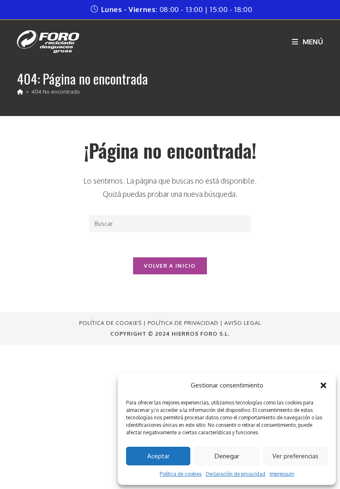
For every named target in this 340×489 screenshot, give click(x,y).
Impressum (282, 474)
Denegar (227, 456)
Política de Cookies (110, 323)
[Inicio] (20, 91)
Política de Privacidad (183, 323)
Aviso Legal (242, 323)
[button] (323, 385)
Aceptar (158, 456)
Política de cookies (181, 474)
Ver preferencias (295, 456)
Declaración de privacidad (235, 474)
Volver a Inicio (170, 265)
